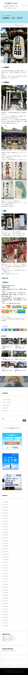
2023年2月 (6, 614)
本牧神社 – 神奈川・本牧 (20, 359)
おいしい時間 (6, 402)
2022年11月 (6, 622)
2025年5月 (6, 540)
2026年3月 (6, 515)
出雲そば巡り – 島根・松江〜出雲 (9, 638)
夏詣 (9, 318)
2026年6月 (6, 507)
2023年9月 (6, 595)
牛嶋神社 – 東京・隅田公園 (7, 639)
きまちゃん (6, 318)
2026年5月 (6, 510)
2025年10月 (6, 529)
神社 (20, 318)
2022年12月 (6, 620)
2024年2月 (6, 581)
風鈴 (5, 320)
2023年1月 (6, 617)
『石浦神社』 (5, 282)
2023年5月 (6, 606)
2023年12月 (6, 587)
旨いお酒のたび (7, 405)
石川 (14, 318)
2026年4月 (6, 513)
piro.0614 (22, 25)
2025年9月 (6, 532)
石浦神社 (17, 318)
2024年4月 (6, 576)
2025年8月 (6, 535)
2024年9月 (6, 562)
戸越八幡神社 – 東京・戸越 (7, 359)
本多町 (11, 318)
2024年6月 (6, 570)
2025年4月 (6, 543)
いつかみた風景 (7, 399)
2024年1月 (6, 584)
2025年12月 (6, 524)
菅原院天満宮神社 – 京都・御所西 (7, 347)
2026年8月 (6, 502)
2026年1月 (6, 521)
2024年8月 (6, 565)
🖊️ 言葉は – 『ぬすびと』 (7, 641)
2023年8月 (6, 598)
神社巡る (8, 15)
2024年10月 (6, 559)
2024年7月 (6, 568)
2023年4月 (6, 609)
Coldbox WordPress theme (11, 672)
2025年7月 (6, 537)
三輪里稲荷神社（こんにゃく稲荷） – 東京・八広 (20, 347)
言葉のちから (6, 410)
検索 (3, 418)
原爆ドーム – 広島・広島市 (7, 637)
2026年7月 (6, 504)
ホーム (3, 15)
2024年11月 (6, 557)
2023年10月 (6, 592)
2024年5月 (6, 573)
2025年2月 (6, 548)
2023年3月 (6, 611)
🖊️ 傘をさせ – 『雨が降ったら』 (8, 635)
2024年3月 (6, 578)
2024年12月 (6, 554)
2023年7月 (6, 600)
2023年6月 (6, 603)
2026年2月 (6, 518)
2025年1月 (6, 551)
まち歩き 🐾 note (11, 670)
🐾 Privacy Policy (19, 670)
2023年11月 (6, 589)
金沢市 (2, 320)
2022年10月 (6, 625)
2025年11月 (6, 526)
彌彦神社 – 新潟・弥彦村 (7, 370)
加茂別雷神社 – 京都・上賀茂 (20, 371)
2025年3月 (6, 546)
